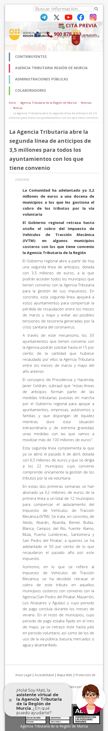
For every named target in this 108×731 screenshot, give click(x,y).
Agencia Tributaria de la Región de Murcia (48, 102)
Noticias (86, 102)
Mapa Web (64, 675)
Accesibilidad (44, 675)
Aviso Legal (23, 675)
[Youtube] (68, 17)
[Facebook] (81, 17)
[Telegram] (44, 17)
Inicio (12, 102)
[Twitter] (56, 17)
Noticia (17, 108)
